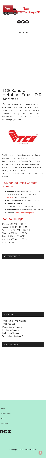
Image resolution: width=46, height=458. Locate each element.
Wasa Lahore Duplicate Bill (13, 336)
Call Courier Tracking (10, 330)
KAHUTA (11, 197)
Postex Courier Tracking (12, 327)
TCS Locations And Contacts (14, 321)
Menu (25, 32)
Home (2, 409)
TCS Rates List (8, 324)
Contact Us (4, 424)
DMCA (2, 419)
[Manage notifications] (40, 453)
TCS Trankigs (23, 10)
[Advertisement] (23, 59)
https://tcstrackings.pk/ (24, 213)
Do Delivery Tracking (10, 333)
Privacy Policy (5, 414)
